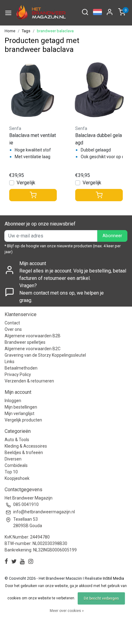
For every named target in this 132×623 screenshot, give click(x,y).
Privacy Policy (18, 374)
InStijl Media (113, 578)
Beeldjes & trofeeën (24, 452)
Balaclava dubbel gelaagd (98, 139)
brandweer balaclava (55, 31)
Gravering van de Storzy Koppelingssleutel (45, 355)
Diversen (13, 458)
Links (9, 361)
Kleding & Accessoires (26, 446)
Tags (26, 31)
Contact (12, 322)
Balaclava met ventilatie (32, 139)
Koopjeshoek (17, 478)
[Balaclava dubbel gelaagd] (99, 89)
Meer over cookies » (67, 611)
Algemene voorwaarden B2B (32, 335)
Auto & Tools (17, 439)
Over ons (13, 329)
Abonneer (112, 235)
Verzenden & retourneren (29, 380)
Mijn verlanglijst (19, 413)
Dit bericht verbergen (101, 598)
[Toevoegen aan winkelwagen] (33, 195)
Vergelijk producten (23, 419)
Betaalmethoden (21, 368)
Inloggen (13, 400)
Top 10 (11, 471)
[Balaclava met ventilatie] (33, 89)
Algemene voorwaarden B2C (32, 348)
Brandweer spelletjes (25, 342)
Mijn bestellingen (21, 407)
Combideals (16, 465)
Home (10, 31)
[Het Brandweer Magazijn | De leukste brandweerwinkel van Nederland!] (40, 13)
